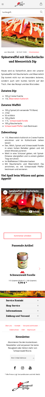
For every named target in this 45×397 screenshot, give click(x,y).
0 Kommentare (34, 52)
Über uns (8, 326)
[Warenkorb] (41, 4)
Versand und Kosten (30, 326)
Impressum (31, 330)
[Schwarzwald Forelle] (22, 260)
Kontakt (17, 326)
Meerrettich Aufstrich (18, 98)
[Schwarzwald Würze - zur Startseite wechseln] (20, 4)
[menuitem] (4, 4)
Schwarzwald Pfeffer (14, 126)
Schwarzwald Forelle (19, 120)
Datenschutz (14, 330)
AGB (23, 330)
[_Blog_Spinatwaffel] (22, 33)
